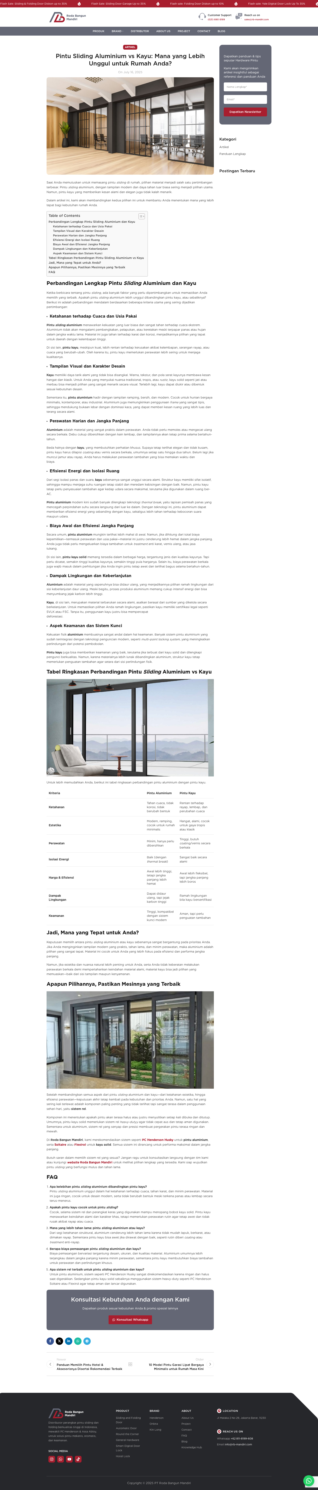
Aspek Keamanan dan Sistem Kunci (77, 253)
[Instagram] (51, 1459)
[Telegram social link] (87, 1341)
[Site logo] (67, 17)
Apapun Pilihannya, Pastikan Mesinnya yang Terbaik (87, 267)
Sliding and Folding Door (128, 1420)
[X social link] (59, 1341)
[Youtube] (69, 1459)
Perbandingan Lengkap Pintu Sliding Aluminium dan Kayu (92, 222)
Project (186, 1423)
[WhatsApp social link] (78, 1341)
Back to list (130, 1364)
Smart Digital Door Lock (128, 1448)
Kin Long (155, 1429)
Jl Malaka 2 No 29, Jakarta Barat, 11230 (241, 1417)
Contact (186, 1429)
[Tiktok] (78, 1459)
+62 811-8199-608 (242, 1438)
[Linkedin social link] (68, 1341)
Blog (184, 1441)
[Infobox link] (215, 17)
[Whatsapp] (60, 1459)
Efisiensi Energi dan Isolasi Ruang (76, 240)
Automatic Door (126, 1428)
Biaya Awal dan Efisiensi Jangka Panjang (81, 244)
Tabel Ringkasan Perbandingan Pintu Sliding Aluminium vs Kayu (96, 258)
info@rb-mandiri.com (238, 1444)
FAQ (52, 272)
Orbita (154, 1423)
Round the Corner (127, 1434)
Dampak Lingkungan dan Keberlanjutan (80, 248)
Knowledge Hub (191, 1447)
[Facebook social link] (50, 1341)
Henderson (157, 1417)
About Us (187, 1417)
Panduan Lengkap (232, 154)
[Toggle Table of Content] (140, 216)
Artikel (130, 47)
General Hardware (127, 1440)
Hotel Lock (123, 1456)
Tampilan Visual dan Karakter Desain (78, 231)
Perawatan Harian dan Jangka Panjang (80, 235)
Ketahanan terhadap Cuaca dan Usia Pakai (82, 226)
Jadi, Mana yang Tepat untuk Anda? (75, 262)
